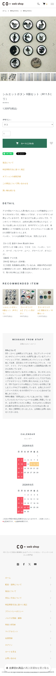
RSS (7, 624)
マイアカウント (11, 631)
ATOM (12, 624)
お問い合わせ (10, 658)
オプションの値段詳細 (12, 176)
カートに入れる (27, 143)
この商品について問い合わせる (15, 183)
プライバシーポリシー (14, 611)
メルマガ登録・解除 (13, 618)
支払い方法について (13, 597)
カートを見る (10, 651)
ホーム (5, 11)
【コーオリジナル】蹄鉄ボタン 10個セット (45, 310)
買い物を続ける (9, 190)
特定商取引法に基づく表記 (13, 169)
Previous (3, 44)
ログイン (9, 644)
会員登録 (9, 638)
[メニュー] (52, 4)
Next (53, 44)
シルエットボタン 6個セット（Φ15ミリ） (10, 310)
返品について (8, 162)
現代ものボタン (14, 11)
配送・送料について (13, 584)
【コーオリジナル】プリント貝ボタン (27, 310)
